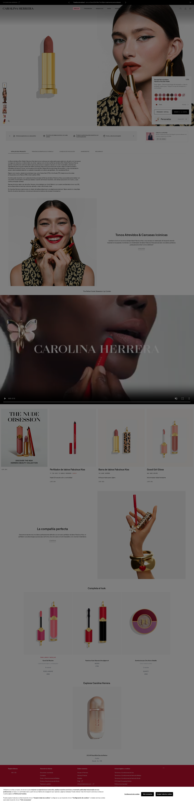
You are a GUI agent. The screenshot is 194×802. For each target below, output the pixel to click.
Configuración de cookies (131, 794)
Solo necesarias (147, 794)
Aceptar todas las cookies (164, 794)
